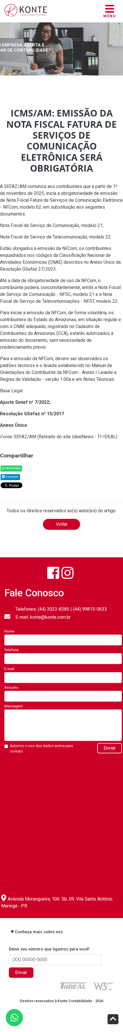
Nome (9, 631)
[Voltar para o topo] (113, 1020)
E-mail (9, 669)
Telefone (11, 650)
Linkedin (12, 477)
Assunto (11, 687)
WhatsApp (13, 468)
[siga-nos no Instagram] (67, 573)
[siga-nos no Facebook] (53, 573)
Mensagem (13, 706)
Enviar (110, 748)
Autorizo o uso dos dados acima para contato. (41, 748)
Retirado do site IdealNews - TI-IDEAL (77, 436)
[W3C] (104, 986)
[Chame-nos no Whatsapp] (14, 1017)
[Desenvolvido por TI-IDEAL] (73, 986)
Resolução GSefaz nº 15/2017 (32, 413)
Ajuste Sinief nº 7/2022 (24, 402)
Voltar (62, 524)
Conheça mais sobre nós (39, 932)
